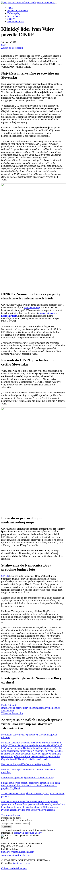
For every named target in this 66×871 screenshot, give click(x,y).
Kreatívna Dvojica (21, 863)
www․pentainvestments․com (15, 855)
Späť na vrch (7, 710)
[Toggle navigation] (56, 3)
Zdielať (12, 713)
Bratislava (6, 707)
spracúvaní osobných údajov (28, 832)
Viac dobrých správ (10, 815)
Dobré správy (14, 13)
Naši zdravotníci (19, 707)
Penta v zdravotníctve (17, 10)
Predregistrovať (8, 705)
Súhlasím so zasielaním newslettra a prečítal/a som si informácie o (28, 831)
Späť (3, 45)
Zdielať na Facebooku (12, 47)
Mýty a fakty (13, 16)
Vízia (10, 7)
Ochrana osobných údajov (14, 868)
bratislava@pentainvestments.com (17, 851)
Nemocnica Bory (15, 21)
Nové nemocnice (51, 707)
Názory (11, 18)
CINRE (5, 576)
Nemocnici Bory (32, 307)
